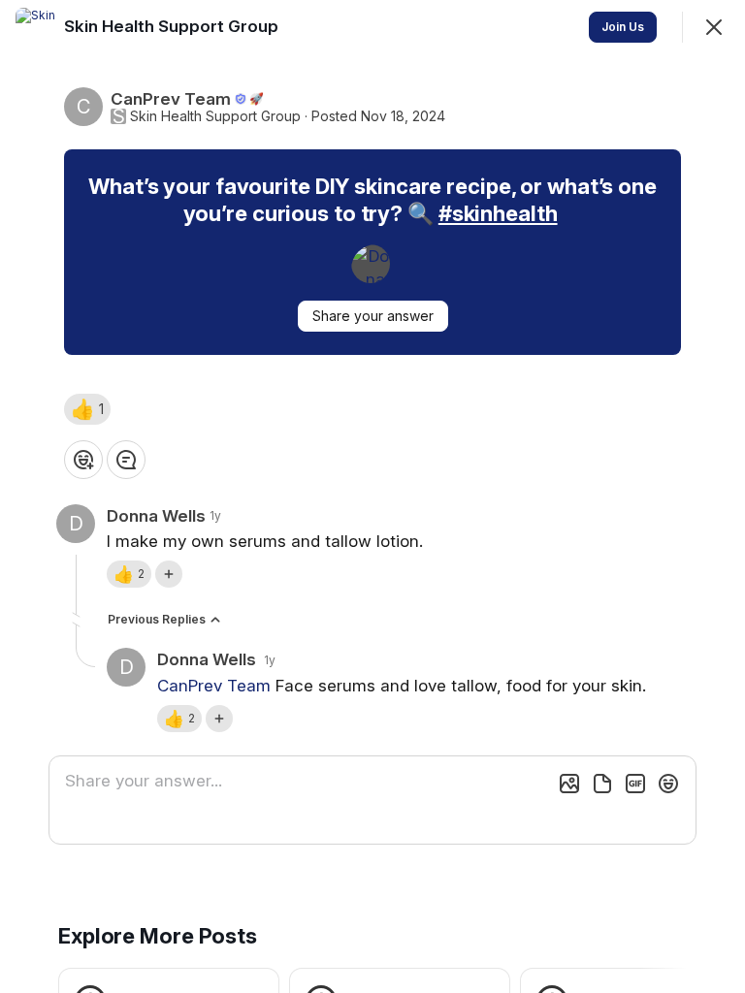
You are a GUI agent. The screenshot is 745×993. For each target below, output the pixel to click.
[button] (87, 409)
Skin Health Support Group (215, 116)
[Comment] (126, 459)
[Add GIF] (635, 783)
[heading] (173, 26)
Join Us (622, 26)
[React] (83, 459)
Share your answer (373, 315)
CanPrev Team (214, 685)
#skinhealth (498, 213)
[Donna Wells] (370, 263)
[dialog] (372, 496)
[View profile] (35, 27)
